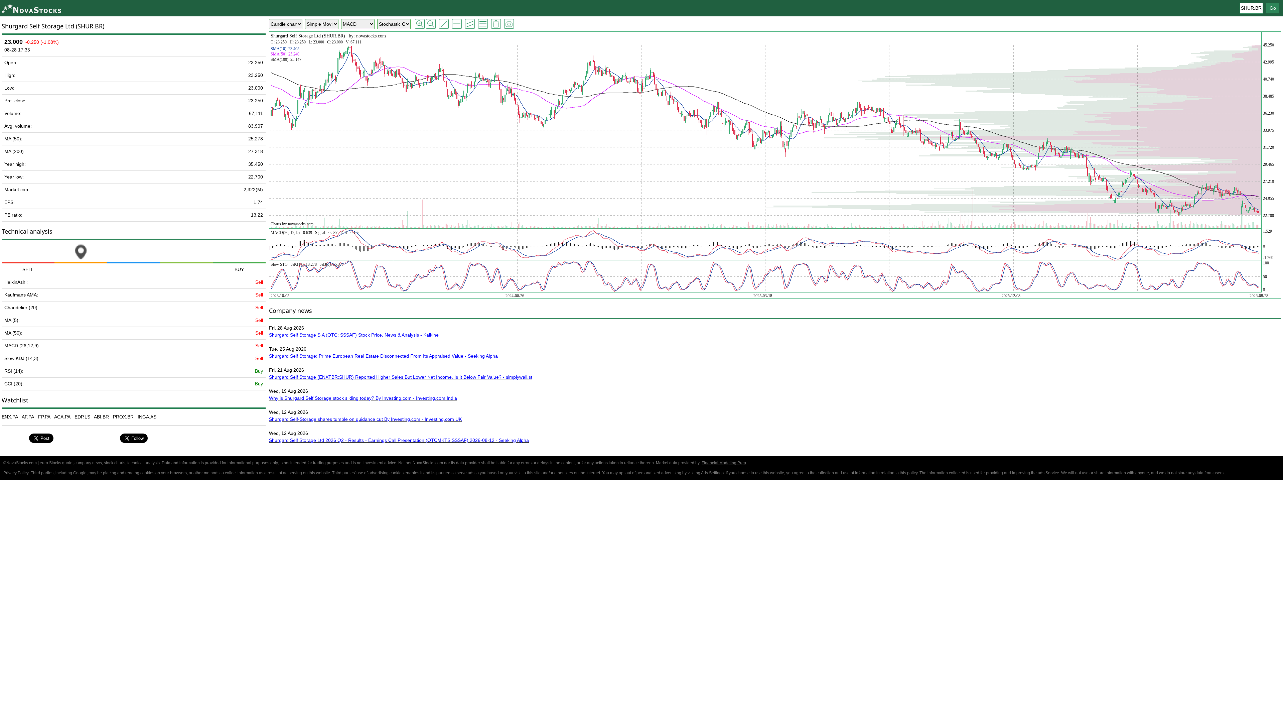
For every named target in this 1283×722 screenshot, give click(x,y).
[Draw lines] (444, 24)
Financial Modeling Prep (724, 463)
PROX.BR (123, 416)
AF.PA (28, 416)
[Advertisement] (641, 532)
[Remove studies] (496, 24)
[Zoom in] (420, 24)
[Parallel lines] (470, 24)
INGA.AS (147, 416)
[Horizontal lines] (457, 24)
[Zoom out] (431, 24)
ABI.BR (101, 416)
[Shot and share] (509, 24)
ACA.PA (62, 416)
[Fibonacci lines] (483, 24)
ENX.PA (10, 416)
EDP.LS (82, 416)
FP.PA (44, 416)
